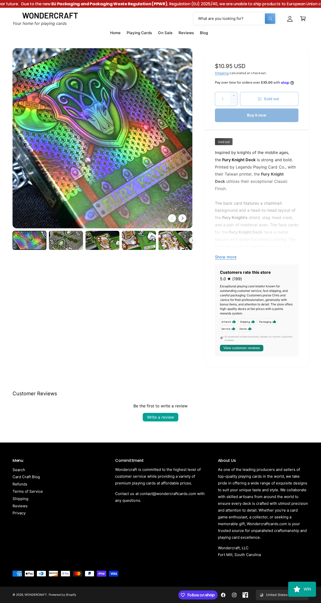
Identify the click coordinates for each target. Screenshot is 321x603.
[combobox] (235, 18)
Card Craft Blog (26, 476)
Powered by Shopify (62, 594)
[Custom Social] (245, 594)
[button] (302, 18)
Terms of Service (28, 491)
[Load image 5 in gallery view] (175, 240)
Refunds (20, 484)
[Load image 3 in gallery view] (102, 240)
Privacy (19, 513)
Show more (225, 256)
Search (19, 469)
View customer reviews (241, 348)
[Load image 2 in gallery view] (66, 240)
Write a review (160, 417)
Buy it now (256, 115)
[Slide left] (172, 218)
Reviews (20, 506)
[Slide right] (182, 218)
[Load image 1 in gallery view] (29, 240)
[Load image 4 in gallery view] (139, 240)
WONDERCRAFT (36, 594)
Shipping (222, 73)
